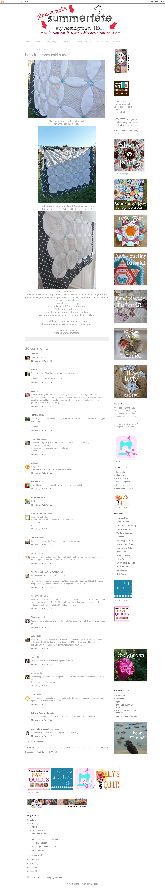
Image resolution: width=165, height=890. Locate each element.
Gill (32, 463)
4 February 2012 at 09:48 (41, 664)
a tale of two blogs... (40, 834)
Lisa (33, 657)
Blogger (94, 884)
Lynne (33, 673)
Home (67, 747)
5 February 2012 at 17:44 (41, 720)
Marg (33, 354)
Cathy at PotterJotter (40, 713)
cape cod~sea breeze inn (127, 716)
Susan (34, 636)
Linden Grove (122, 518)
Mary (33, 391)
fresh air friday (130, 128)
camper (116, 133)
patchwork (102, 41)
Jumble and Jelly (124, 548)
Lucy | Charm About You (42, 729)
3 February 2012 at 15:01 (41, 505)
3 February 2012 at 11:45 (41, 406)
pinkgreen (35, 553)
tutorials (67, 41)
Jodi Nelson (36, 497)
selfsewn (120, 537)
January (35, 855)
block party (133, 131)
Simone (34, 694)
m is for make (122, 478)
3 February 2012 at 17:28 (41, 545)
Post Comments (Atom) (47, 752)
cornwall (117, 131)
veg (125, 122)
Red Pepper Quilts (124, 540)
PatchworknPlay (123, 529)
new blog (52, 41)
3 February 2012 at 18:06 (41, 609)
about (39, 41)
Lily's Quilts (121, 559)
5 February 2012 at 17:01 (41, 704)
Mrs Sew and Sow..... (125, 544)
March (35, 827)
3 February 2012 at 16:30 (41, 529)
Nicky (33, 370)
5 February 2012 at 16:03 (41, 686)
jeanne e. (35, 482)
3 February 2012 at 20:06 (41, 627)
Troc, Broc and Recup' (126, 526)
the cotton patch (123, 482)
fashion (124, 131)
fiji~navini (120, 702)
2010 (32, 864)
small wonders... (39, 850)
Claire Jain (35, 617)
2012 (32, 824)
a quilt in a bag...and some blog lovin (47, 839)
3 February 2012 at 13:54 (41, 454)
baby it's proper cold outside (44, 847)
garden (116, 41)
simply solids (121, 475)
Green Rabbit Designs (126, 563)
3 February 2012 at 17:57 (41, 587)
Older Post (103, 747)
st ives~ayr (121, 698)
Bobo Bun (121, 552)
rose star (127, 125)
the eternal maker (123, 485)
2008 (32, 871)
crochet (118, 122)
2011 (32, 860)
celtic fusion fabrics (124, 488)
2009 (32, 867)
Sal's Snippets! (123, 522)
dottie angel (121, 570)
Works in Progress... (125, 533)
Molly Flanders (123, 555)
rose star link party (39, 843)
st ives (122, 133)
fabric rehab (121, 472)
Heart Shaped (122, 567)
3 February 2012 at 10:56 (41, 361)
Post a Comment (35, 742)
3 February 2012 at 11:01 (41, 382)
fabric (120, 125)
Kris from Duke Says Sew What (45, 572)
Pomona (34, 415)
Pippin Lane (36, 439)
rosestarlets (85, 41)
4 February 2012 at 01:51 (41, 648)
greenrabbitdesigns (40, 513)
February (36, 831)
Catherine (35, 537)
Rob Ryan (121, 574)
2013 (32, 820)
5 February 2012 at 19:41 (41, 736)
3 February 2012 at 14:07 (41, 473)
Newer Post (31, 747)
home (28, 41)
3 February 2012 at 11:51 (41, 430)
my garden (120, 695)
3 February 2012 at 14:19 (41, 489)
